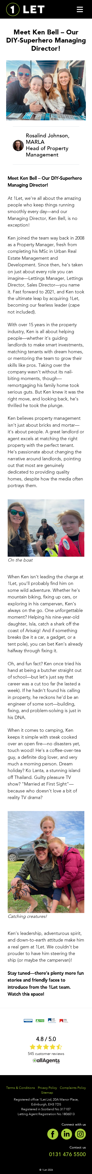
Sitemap (47, 1092)
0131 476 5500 (67, 1154)
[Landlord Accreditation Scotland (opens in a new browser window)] (52, 1020)
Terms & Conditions (20, 1088)
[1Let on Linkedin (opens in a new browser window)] (65, 1134)
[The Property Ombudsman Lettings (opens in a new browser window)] (40, 1020)
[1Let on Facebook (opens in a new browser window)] (52, 1134)
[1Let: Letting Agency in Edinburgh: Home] (25, 9)
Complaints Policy (73, 1088)
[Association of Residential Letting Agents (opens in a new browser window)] (28, 1020)
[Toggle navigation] (80, 9)
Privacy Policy (47, 1088)
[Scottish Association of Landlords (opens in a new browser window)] (64, 1020)
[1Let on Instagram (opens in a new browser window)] (79, 1134)
